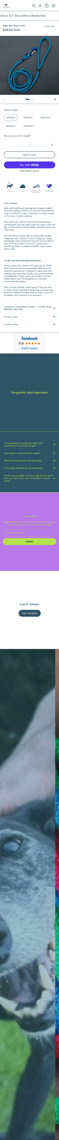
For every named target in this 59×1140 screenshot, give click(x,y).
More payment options (29, 171)
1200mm (10, 117)
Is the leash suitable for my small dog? (23, 468)
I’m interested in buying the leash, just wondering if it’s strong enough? (23, 444)
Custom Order (11, 324)
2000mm (28, 126)
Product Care (10, 316)
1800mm (10, 126)
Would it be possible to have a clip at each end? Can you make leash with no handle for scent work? (28, 478)
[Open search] (33, 6)
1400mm (27, 117)
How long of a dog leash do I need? (22, 453)
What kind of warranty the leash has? (23, 460)
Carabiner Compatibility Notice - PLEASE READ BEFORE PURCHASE (28, 308)
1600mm (45, 117)
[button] (28, 99)
